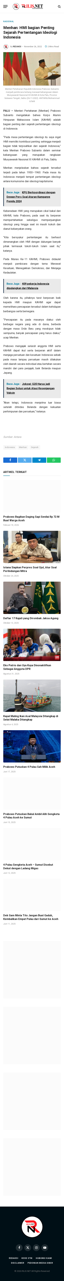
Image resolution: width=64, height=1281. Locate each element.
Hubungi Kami (44, 1258)
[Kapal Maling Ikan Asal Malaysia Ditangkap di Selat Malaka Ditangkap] (32, 696)
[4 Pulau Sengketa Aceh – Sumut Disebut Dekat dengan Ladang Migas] (32, 844)
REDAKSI (17, 46)
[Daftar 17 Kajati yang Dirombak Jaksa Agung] (32, 598)
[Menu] (5, 6)
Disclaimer (17, 1263)
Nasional (8, 21)
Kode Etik (27, 1258)
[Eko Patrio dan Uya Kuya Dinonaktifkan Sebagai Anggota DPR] (32, 645)
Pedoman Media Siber (40, 1263)
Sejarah (35, 447)
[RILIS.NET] (32, 6)
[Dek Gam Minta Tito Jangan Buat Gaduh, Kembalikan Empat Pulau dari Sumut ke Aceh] (32, 895)
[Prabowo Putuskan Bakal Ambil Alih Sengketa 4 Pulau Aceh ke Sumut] (32, 793)
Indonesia (10, 447)
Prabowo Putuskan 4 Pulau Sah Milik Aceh (29, 766)
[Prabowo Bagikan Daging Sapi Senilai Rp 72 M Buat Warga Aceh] (32, 496)
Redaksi (13, 1258)
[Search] (59, 6)
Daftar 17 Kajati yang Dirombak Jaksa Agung (30, 618)
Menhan (23, 447)
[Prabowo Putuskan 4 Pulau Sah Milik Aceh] (32, 746)
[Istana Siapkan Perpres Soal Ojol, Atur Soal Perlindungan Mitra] (32, 547)
